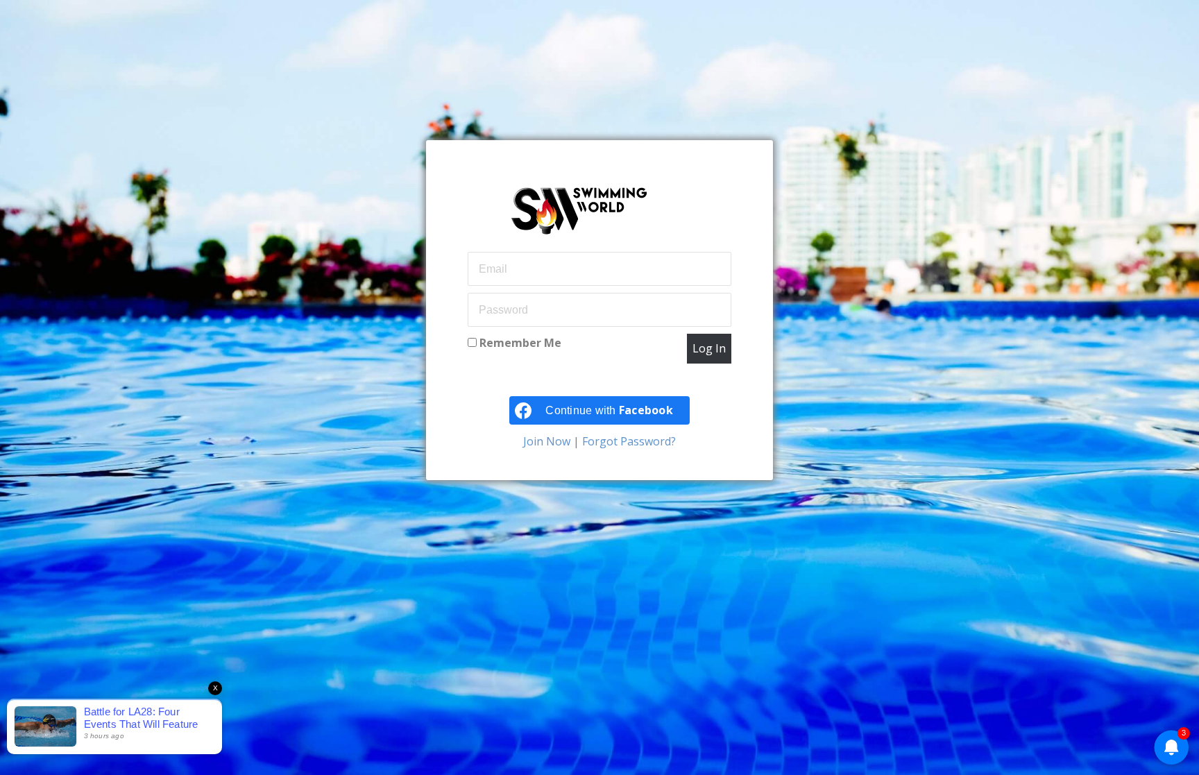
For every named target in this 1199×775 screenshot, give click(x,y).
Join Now (548, 441)
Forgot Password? (627, 441)
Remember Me (519, 342)
